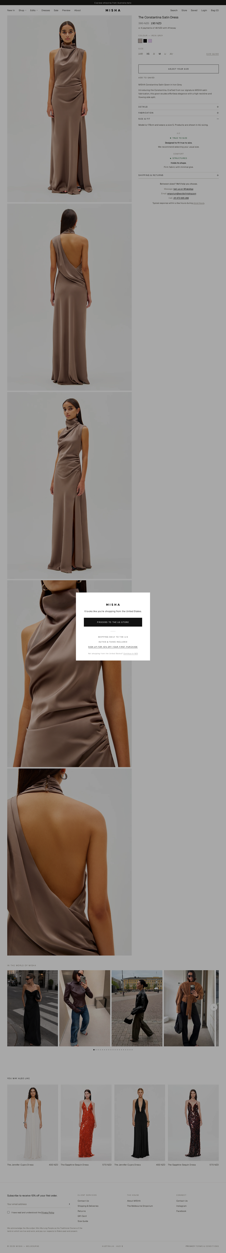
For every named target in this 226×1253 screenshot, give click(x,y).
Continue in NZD (130, 653)
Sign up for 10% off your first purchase (113, 647)
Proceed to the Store (113, 622)
